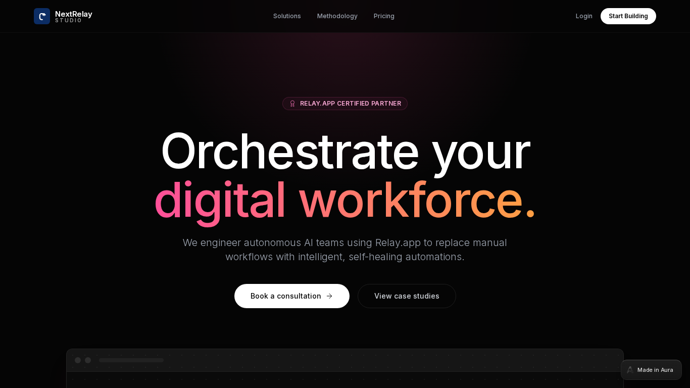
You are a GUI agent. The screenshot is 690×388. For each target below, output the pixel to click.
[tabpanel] (345, 194)
